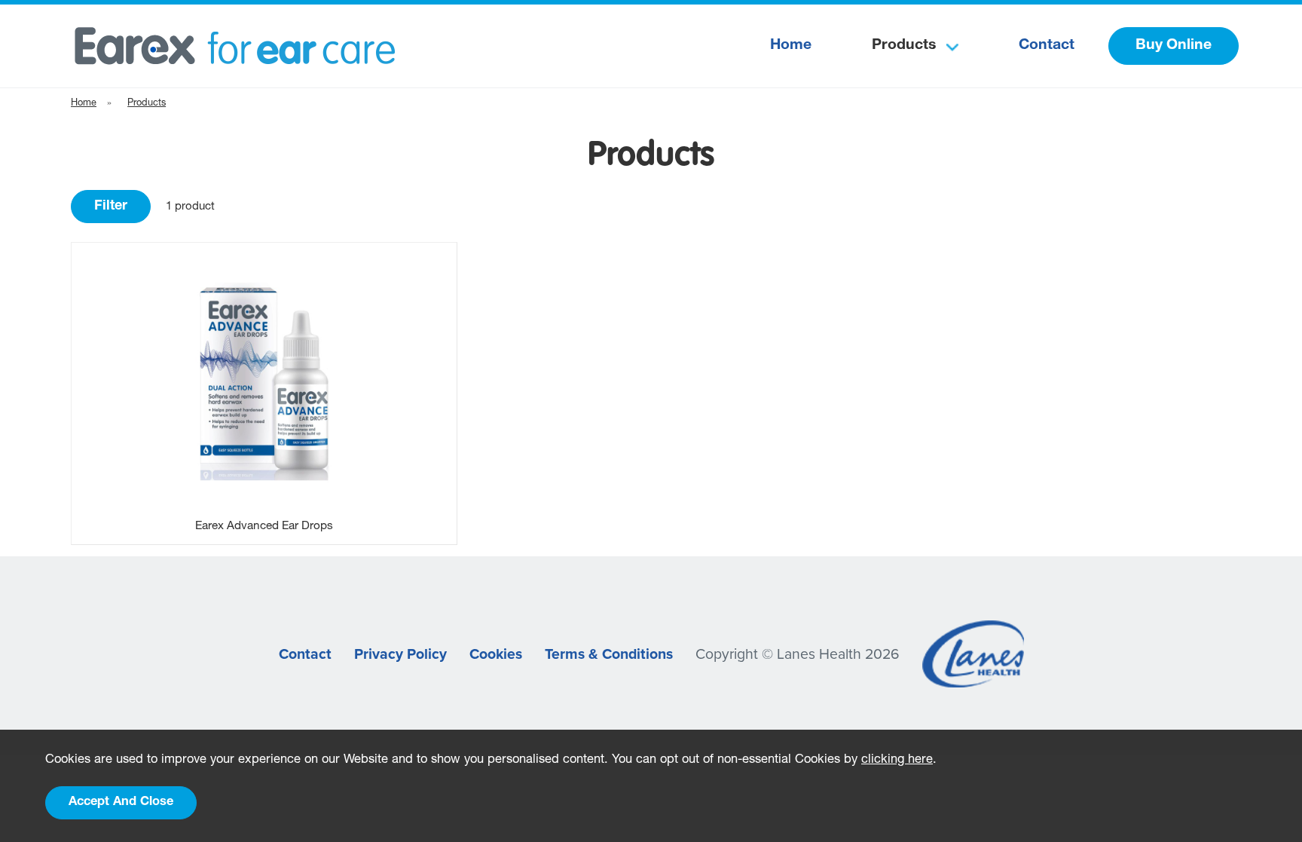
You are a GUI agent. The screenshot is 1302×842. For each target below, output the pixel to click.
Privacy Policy (400, 654)
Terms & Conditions (609, 654)
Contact (1046, 46)
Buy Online (1173, 46)
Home (790, 46)
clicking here (897, 760)
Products (904, 46)
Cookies (495, 654)
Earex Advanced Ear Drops (264, 526)
